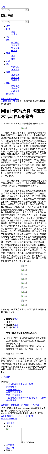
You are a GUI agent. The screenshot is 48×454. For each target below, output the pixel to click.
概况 (8, 83)
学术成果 (15, 69)
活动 (8, 53)
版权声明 (25, 405)
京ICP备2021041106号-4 (11, 416)
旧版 (3, 7)
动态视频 (15, 75)
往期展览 (15, 48)
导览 (13, 32)
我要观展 (10, 423)
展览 (8, 40)
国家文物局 (11, 387)
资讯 (8, 37)
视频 (8, 72)
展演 (13, 56)
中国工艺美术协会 (14, 392)
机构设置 (15, 91)
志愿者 (14, 34)
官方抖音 (10, 448)
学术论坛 (15, 67)
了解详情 (6, 377)
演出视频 (15, 78)
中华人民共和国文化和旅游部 (19, 384)
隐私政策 (15, 405)
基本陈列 (15, 42)
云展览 (14, 51)
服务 (8, 29)
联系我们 (35, 405)
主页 (3, 101)
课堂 (13, 59)
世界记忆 (10, 94)
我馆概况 (15, 86)
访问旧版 (14, 98)
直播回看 (15, 80)
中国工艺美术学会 (14, 395)
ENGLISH (5, 98)
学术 (8, 64)
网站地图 (5, 405)
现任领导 (15, 88)
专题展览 (15, 45)
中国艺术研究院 (13, 390)
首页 (8, 26)
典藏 (8, 61)
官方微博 (10, 445)
